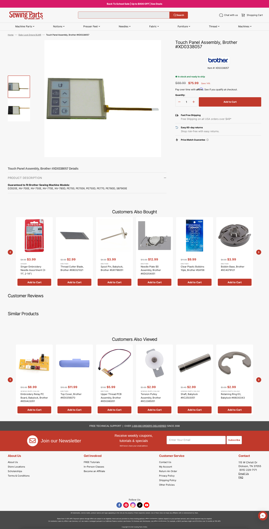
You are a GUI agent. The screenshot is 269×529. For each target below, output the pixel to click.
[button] (251, 15)
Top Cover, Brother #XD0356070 (71, 396)
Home (11, 35)
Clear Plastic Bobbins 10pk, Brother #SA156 (192, 268)
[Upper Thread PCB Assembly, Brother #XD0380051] (114, 380)
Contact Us (165, 462)
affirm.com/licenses (160, 521)
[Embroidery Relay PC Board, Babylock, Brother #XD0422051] (34, 380)
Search (180, 15)
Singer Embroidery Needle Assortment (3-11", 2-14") (33, 270)
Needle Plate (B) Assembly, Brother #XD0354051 (151, 270)
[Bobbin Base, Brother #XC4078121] (234, 252)
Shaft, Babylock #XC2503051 (189, 396)
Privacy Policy (167, 475)
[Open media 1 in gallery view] (159, 47)
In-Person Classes (94, 466)
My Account (165, 466)
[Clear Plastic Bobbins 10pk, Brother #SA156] (194, 252)
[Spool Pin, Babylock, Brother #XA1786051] (114, 252)
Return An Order (168, 471)
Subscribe (234, 440)
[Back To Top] (264, 524)
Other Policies (167, 484)
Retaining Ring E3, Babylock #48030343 (233, 396)
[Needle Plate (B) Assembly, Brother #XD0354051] (154, 252)
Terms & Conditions (19, 475)
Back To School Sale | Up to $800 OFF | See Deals (134, 3)
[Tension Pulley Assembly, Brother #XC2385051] (154, 380)
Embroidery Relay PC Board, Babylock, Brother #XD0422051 (34, 398)
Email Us (243, 473)
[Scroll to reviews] (218, 53)
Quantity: (180, 95)
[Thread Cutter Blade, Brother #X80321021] (74, 252)
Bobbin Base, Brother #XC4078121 (232, 268)
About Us (13, 462)
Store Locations (16, 466)
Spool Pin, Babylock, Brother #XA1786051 (112, 268)
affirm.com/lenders (151, 518)
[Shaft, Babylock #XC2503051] (194, 380)
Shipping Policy (167, 480)
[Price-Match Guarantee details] (207, 139)
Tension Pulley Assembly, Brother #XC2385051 (151, 398)
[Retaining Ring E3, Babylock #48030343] (234, 380)
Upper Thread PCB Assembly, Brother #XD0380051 (111, 398)
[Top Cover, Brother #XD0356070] (74, 380)
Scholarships (15, 471)
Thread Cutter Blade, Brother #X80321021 (72, 268)
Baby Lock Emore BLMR (30, 35)
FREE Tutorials (92, 462)
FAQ (240, 477)
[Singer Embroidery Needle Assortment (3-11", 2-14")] (34, 252)
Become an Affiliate (94, 471)
